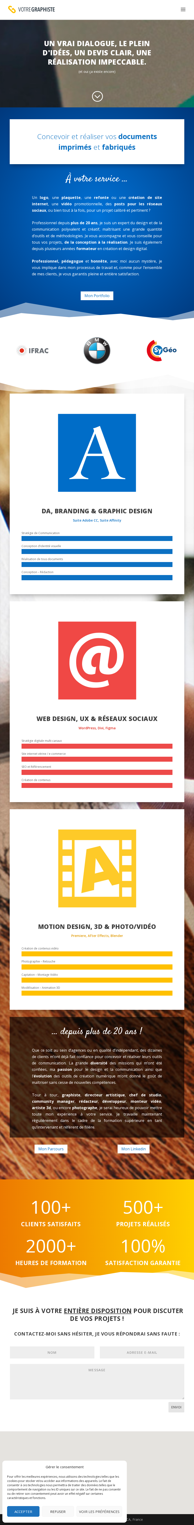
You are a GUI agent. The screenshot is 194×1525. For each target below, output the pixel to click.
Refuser (58, 1511)
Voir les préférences (99, 1511)
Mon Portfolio (97, 295)
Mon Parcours (51, 1148)
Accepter (23, 1511)
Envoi (176, 1407)
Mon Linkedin (133, 1148)
